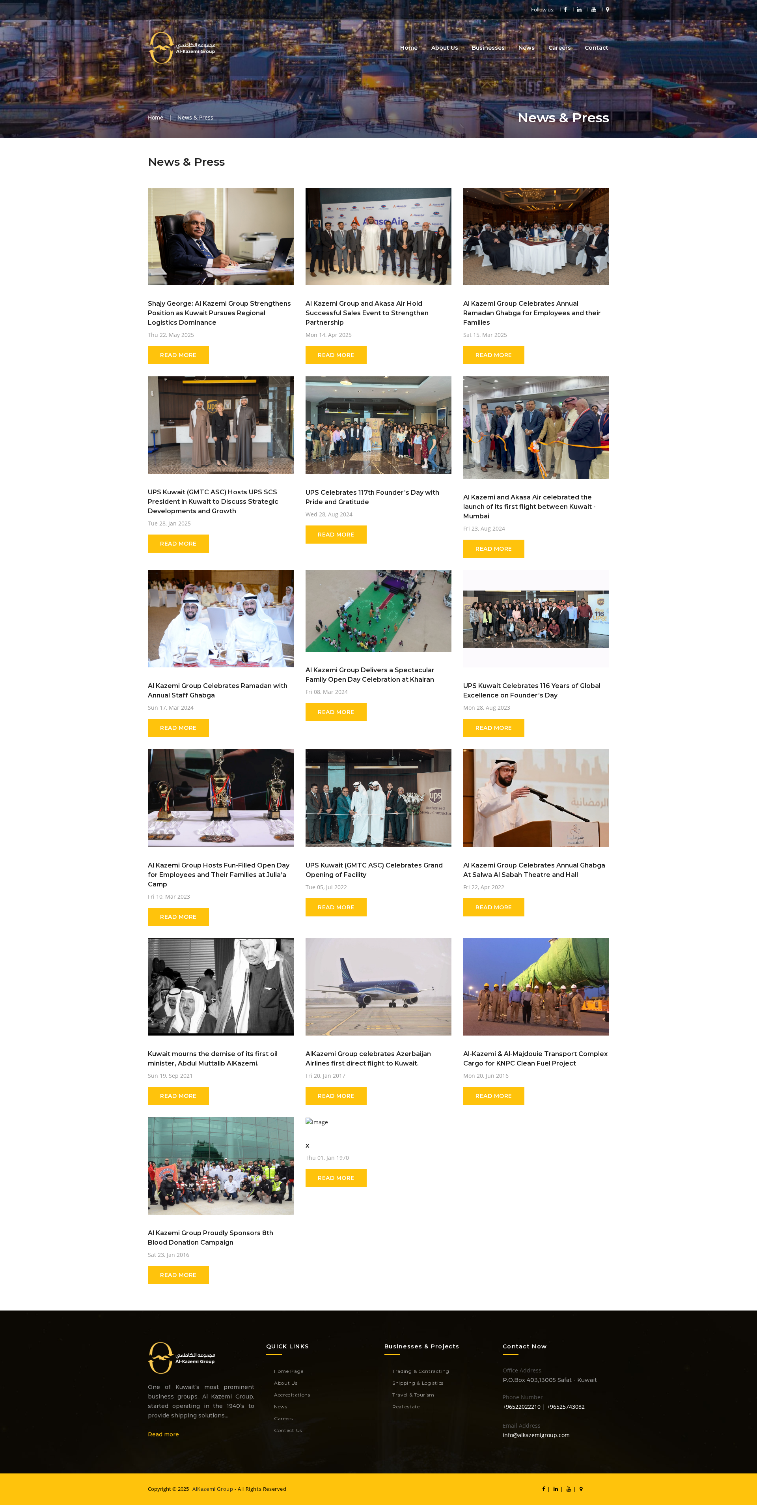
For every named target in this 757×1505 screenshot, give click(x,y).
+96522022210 (522, 1406)
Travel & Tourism (413, 1395)
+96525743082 (566, 1406)
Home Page (288, 1371)
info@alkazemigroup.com (536, 1435)
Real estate (406, 1407)
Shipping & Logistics (418, 1383)
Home (409, 47)
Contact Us (288, 1430)
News (526, 47)
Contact (596, 47)
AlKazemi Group (212, 1488)
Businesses (488, 47)
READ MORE (178, 355)
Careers (559, 47)
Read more (163, 1434)
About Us (444, 47)
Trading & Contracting (420, 1371)
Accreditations (292, 1395)
